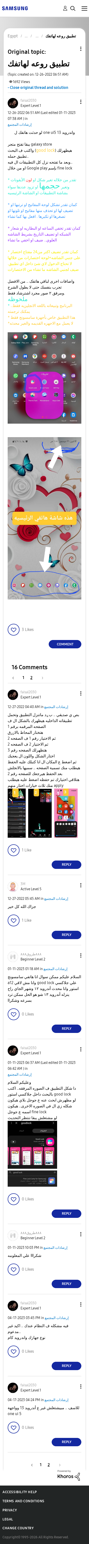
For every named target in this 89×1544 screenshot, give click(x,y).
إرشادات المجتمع (20, 125)
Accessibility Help (19, 1492)
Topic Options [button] (72, 49)
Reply (66, 864)
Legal (7, 1519)
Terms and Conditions (23, 1501)
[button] (73, 102)
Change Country (18, 1528)
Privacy (9, 1510)
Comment (65, 644)
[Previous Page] (16, 678)
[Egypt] (15, 8)
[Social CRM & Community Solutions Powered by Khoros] (69, 1475)
